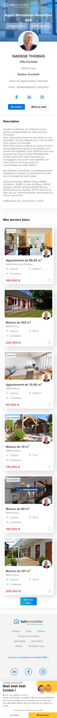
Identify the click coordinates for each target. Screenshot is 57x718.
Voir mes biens (28, 601)
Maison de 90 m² (18, 509)
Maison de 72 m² (17, 446)
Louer (29, 631)
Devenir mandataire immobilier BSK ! (28, 657)
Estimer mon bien (40, 26)
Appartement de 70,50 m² (24, 384)
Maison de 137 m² (18, 571)
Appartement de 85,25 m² (24, 260)
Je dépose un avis (17, 26)
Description (16, 106)
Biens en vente (39, 106)
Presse (19, 646)
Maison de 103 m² (18, 322)
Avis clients (19, 641)
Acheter (16, 631)
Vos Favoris (37, 641)
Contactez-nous (36, 646)
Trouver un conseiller (28, 636)
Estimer (41, 631)
